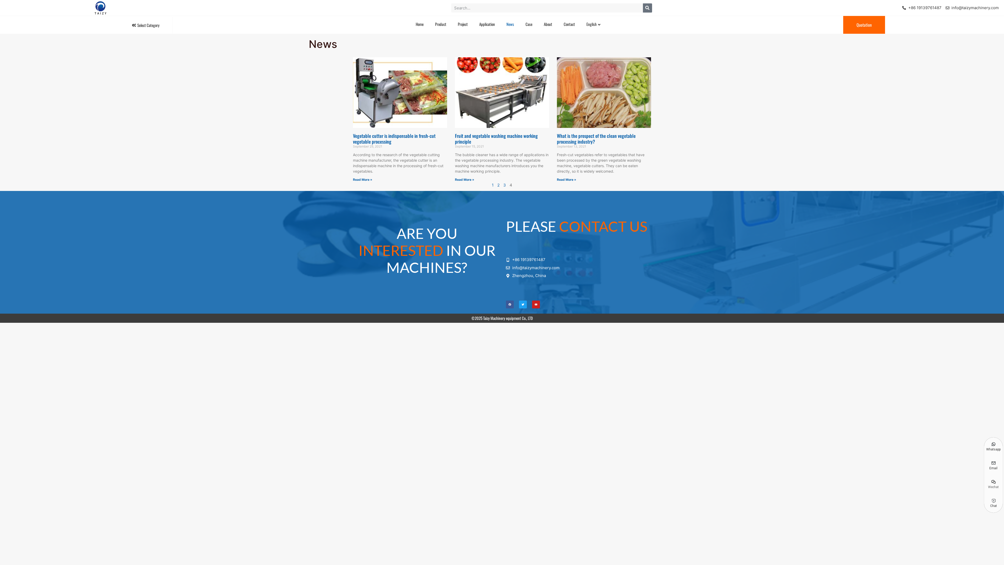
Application (487, 24)
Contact (569, 24)
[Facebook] (510, 304)
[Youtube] (536, 304)
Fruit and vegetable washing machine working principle (496, 138)
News (510, 24)
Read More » (362, 180)
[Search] (647, 8)
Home (420, 24)
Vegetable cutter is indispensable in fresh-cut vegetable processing (394, 138)
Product (440, 24)
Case (529, 24)
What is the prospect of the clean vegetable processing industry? (596, 138)
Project (463, 24)
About (548, 24)
